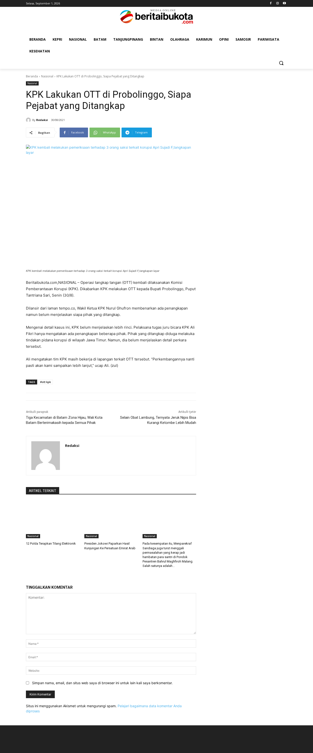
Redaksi (42, 120)
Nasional (47, 76)
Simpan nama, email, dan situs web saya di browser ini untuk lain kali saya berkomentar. (102, 683)
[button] (281, 63)
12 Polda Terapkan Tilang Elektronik (51, 543)
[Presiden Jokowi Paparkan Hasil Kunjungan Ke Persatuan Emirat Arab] (111, 519)
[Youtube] (284, 3)
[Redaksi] (29, 120)
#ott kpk (45, 382)
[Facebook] (271, 3)
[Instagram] (277, 3)
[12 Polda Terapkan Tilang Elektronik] (52, 519)
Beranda (32, 76)
